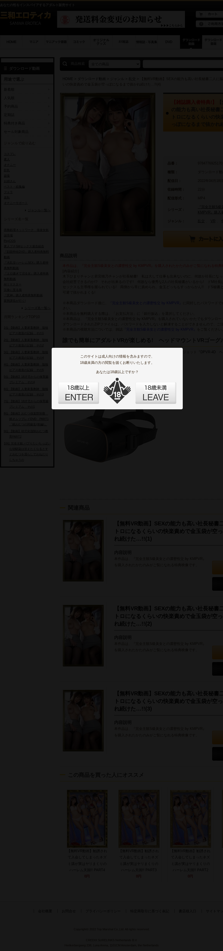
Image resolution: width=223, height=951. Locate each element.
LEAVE (155, 393)
